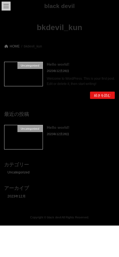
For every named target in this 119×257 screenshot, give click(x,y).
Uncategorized (18, 173)
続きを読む (102, 95)
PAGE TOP (110, 243)
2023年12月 (16, 196)
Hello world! (58, 64)
